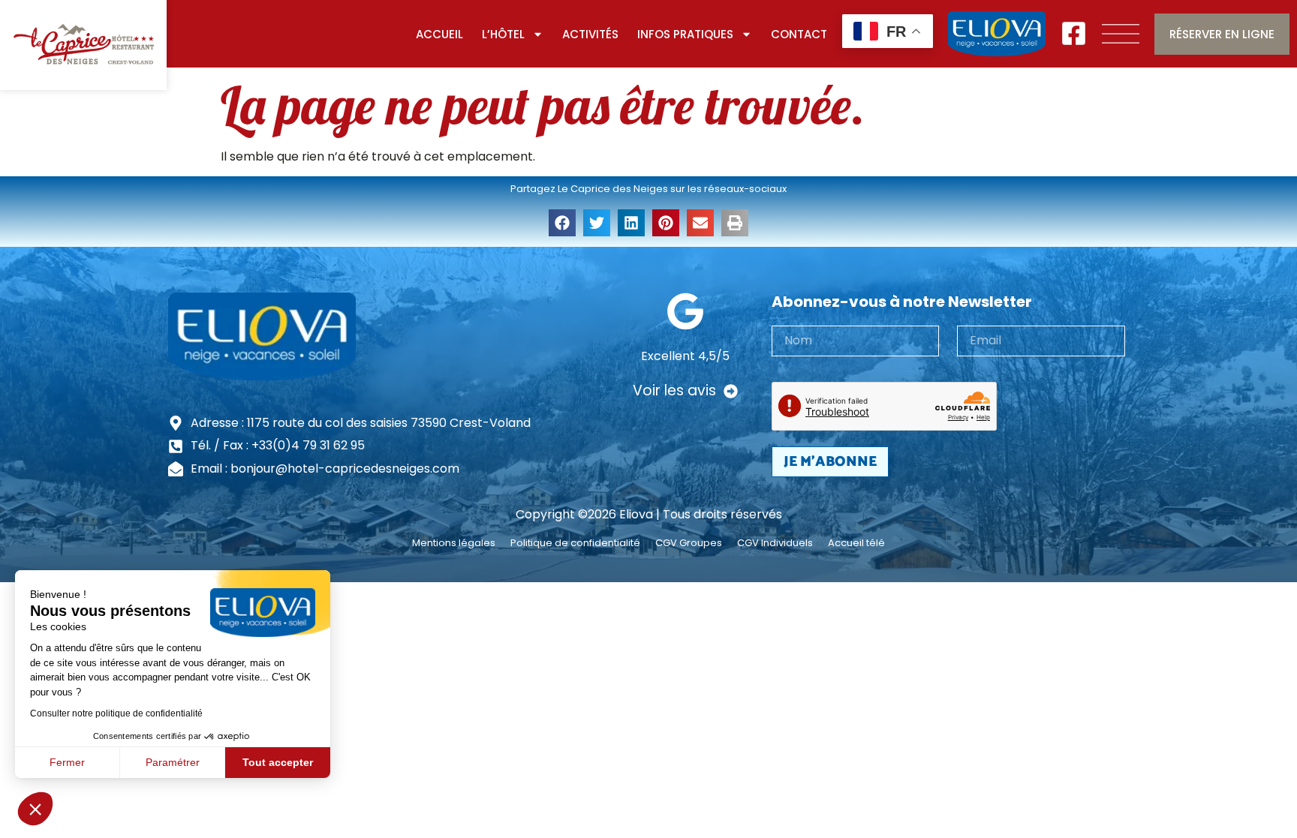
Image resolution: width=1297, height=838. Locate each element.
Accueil (439, 34)
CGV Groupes (688, 543)
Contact (799, 34)
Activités (590, 34)
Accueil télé (856, 543)
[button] (35, 809)
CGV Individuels (775, 543)
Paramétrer (173, 762)
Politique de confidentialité (575, 543)
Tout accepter (277, 762)
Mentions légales (453, 543)
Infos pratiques (685, 34)
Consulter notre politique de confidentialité (116, 713)
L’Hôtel (503, 34)
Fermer (67, 762)
